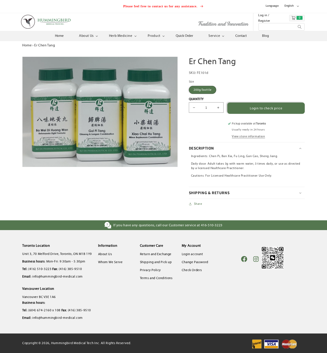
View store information (248, 136)
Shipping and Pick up (156, 262)
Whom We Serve (110, 262)
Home (27, 45)
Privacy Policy (150, 270)
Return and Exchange (156, 254)
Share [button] (198, 204)
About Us (105, 254)
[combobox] (281, 27)
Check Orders (192, 270)
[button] (88, 36)
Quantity (196, 99)
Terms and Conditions (156, 278)
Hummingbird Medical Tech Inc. (75, 343)
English (289, 6)
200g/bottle (203, 90)
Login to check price (266, 108)
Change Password (195, 262)
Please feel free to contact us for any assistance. (161, 6)
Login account (192, 254)
